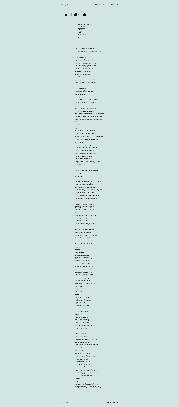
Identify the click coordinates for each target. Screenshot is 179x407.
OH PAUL (80, 39)
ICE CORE (80, 31)
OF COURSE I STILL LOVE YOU (84, 24)
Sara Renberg (65, 4)
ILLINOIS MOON (81, 28)
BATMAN (80, 35)
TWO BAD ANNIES (82, 34)
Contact (116, 4)
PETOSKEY (80, 32)
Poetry (96, 4)
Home (92, 4)
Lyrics (108, 4)
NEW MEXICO (81, 37)
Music (100, 4)
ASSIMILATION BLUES (82, 26)
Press (112, 4)
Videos (104, 4)
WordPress (116, 402)
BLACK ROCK (81, 29)
